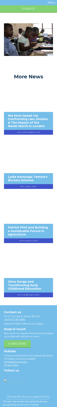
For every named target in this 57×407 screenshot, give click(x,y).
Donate (28, 8)
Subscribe (17, 343)
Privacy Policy (11, 365)
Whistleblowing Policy (16, 362)
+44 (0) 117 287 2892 (14, 319)
